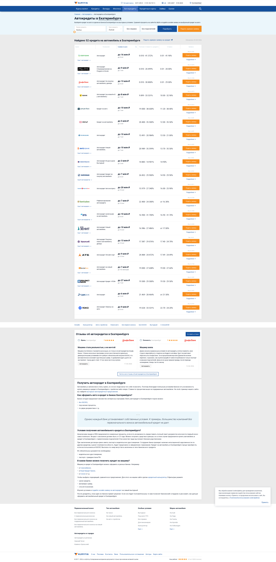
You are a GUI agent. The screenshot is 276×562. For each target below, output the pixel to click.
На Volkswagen (175, 526)
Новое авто (115, 325)
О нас (93, 554)
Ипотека (117, 8)
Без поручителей (148, 29)
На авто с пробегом (113, 519)
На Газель (173, 519)
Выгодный (153, 325)
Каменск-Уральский (81, 544)
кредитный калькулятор (157, 477)
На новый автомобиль (114, 516)
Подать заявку (191, 55)
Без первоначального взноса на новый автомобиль (88, 525)
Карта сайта (157, 554)
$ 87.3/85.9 (139, 3)
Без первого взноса (129, 325)
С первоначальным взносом (84, 516)
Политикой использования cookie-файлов (245, 498)
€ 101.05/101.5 (150, 3)
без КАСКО (83, 402)
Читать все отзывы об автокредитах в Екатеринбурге (138, 374)
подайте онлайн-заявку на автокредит (107, 490)
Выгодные (141, 513)
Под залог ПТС (143, 516)
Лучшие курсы (128, 3)
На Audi (172, 513)
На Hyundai (174, 522)
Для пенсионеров (144, 522)
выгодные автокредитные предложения (102, 391)
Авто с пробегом (101, 325)
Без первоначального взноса (84, 513)
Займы (162, 8)
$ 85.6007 (171, 3)
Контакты (109, 554)
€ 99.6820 (179, 3)
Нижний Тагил (79, 541)
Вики (116, 554)
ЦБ (165, 3)
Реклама (100, 554)
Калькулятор (87, 325)
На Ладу (173, 516)
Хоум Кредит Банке (87, 471)
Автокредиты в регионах (83, 538)
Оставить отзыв (193, 334)
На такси (109, 513)
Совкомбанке (85, 468)
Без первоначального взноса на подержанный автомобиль (85, 520)
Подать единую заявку (189, 29)
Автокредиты (130, 8)
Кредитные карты (148, 8)
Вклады (106, 8)
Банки (171, 8)
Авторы (148, 554)
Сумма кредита (81, 27)
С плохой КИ (165, 325)
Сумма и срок (122, 47)
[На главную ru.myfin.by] (81, 554)
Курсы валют (82, 8)
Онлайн (77, 325)
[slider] (74, 32)
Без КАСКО (143, 325)
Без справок (132, 29)
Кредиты (95, 8)
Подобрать (167, 29)
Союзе (82, 474)
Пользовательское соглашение (132, 554)
